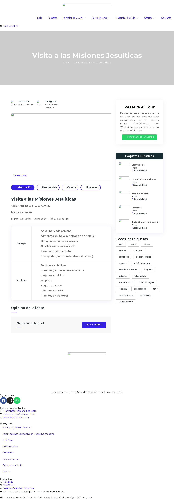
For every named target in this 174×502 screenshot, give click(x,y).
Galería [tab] (71, 187)
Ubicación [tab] (91, 187)
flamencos (124, 257)
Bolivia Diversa (99, 18)
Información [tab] (24, 187)
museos (122, 263)
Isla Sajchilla (140, 276)
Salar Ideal (137, 208)
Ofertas (148, 18)
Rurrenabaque (126, 301)
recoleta (123, 289)
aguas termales (143, 257)
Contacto (166, 18)
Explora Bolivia (10, 459)
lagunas (122, 250)
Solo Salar (8, 440)
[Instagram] (10, 400)
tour (155, 289)
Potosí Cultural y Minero (144, 179)
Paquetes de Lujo (125, 18)
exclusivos (145, 295)
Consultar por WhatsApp (140, 137)
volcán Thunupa (142, 263)
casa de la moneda (128, 269)
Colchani (138, 250)
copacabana (140, 289)
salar (121, 244)
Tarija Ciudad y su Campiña (145, 222)
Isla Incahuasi (125, 282)
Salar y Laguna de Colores (17, 427)
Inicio (39, 18)
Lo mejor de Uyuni (73, 18)
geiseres (123, 276)
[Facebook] (3, 400)
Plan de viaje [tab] (49, 187)
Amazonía (8, 452)
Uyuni (133, 244)
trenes (147, 244)
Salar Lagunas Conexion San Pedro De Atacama (28, 434)
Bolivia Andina (10, 446)
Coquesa (148, 269)
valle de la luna (126, 295)
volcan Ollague (146, 282)
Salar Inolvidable (140, 193)
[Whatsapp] (17, 400)
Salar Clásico (138, 165)
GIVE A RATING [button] (94, 324)
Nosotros (52, 18)
